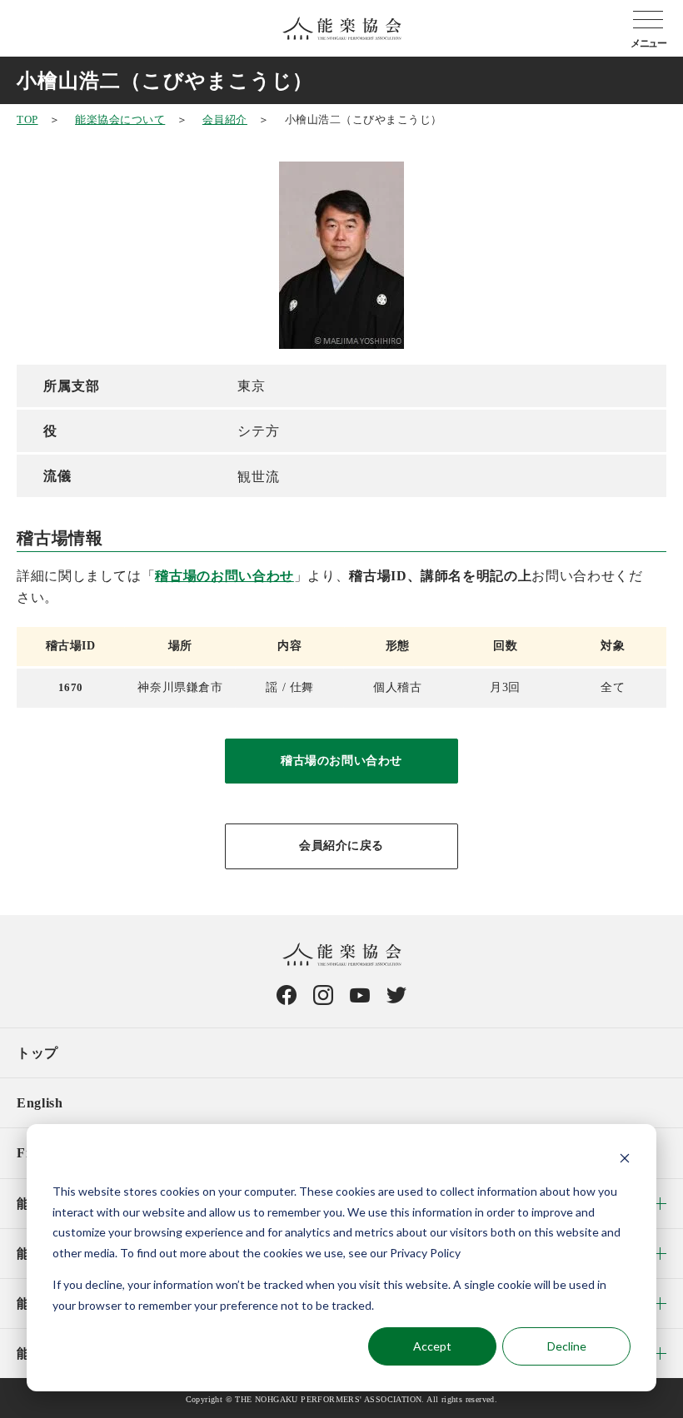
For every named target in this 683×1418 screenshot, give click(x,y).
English (39, 1103)
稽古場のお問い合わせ (224, 576)
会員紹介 (224, 119)
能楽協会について (120, 119)
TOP (27, 119)
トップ (37, 1053)
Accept (432, 1346)
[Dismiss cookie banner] (625, 1160)
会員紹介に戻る (341, 845)
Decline (566, 1346)
